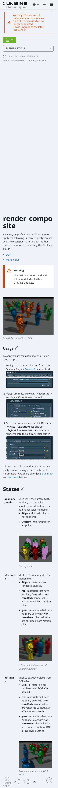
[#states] (22, 489)
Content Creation (16, 56)
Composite (30, 369)
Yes (18, 781)
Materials (31, 56)
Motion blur (12, 259)
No (28, 781)
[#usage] (17, 348)
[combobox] (36, 4)
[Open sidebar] (9, 40)
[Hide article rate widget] (34, 781)
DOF (8, 254)
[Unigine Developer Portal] (15, 5)
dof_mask (13, 477)
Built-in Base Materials (14, 60)
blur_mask (47, 473)
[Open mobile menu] (51, 5)
